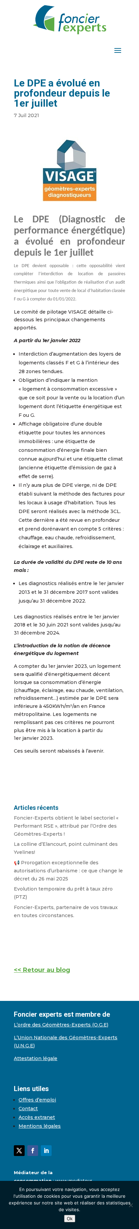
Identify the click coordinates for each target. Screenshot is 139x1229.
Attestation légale (35, 1058)
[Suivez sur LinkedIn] (46, 1150)
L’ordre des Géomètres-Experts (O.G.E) (61, 1025)
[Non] (130, 1205)
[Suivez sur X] (19, 1150)
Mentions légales (40, 1126)
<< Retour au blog (42, 970)
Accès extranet (37, 1117)
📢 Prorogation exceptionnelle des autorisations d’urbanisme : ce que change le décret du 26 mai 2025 (68, 871)
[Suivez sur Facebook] (32, 1150)
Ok (70, 1218)
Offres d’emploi (37, 1100)
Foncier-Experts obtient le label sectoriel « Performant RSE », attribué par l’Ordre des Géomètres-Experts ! (66, 826)
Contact (28, 1109)
